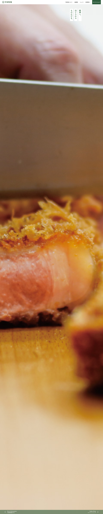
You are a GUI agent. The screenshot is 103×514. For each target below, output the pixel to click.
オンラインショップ (96, 2)
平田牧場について (68, 2)
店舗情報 (76, 2)
